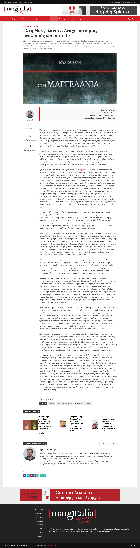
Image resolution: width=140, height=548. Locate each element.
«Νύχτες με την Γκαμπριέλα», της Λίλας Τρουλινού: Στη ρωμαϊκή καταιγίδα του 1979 (76, 424)
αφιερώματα (22, 19)
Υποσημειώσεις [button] (48, 399)
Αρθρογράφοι (17, 2)
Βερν (58, 404)
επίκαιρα (45, 19)
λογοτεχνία (63, 19)
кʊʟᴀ (55, 545)
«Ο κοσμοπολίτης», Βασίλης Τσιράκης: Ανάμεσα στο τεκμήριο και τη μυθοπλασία (109, 424)
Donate (111, 2)
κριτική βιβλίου (67, 404)
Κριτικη (26, 26)
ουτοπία (88, 404)
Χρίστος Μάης (30, 120)
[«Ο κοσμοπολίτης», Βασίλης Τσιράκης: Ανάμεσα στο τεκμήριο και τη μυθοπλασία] (95, 423)
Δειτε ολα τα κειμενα (108, 443)
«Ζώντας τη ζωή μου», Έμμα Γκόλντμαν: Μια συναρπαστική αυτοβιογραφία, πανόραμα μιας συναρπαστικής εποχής (45, 425)
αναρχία (51, 404)
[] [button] (59, 398)
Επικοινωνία (28, 2)
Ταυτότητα (7, 2)
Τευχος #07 (34, 26)
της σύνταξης (10, 19)
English (117, 2)
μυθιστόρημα (79, 404)
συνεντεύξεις (34, 19)
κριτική (53, 19)
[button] (44, 207)
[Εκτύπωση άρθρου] (29, 136)
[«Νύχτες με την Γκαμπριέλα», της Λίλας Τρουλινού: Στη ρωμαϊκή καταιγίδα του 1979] (62, 423)
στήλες (72, 19)
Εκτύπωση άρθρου (30, 140)
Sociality (33, 545)
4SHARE (49, 545)
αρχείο (80, 19)
